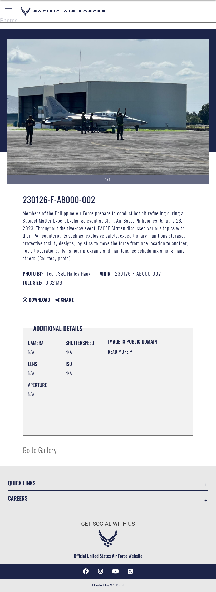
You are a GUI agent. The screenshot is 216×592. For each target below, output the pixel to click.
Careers (17, 498)
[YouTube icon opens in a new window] (115, 571)
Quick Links (21, 483)
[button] (8, 11)
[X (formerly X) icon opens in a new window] (130, 571)
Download (38, 299)
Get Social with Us (108, 524)
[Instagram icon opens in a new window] (101, 571)
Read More (119, 352)
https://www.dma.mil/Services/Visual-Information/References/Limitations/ (140, 418)
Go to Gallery (40, 449)
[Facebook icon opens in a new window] (86, 571)
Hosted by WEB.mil (108, 585)
